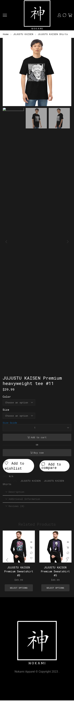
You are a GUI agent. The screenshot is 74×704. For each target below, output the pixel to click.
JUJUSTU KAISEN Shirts (53, 34)
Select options (31, 547)
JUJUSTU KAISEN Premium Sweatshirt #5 (55, 571)
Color (7, 396)
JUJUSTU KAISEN (23, 34)
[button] (7, 72)
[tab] (37, 491)
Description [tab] (16, 491)
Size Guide (10, 422)
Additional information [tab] (24, 499)
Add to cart (39, 437)
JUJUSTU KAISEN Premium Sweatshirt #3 (18, 571)
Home (6, 34)
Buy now (39, 452)
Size (6, 409)
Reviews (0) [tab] (16, 506)
